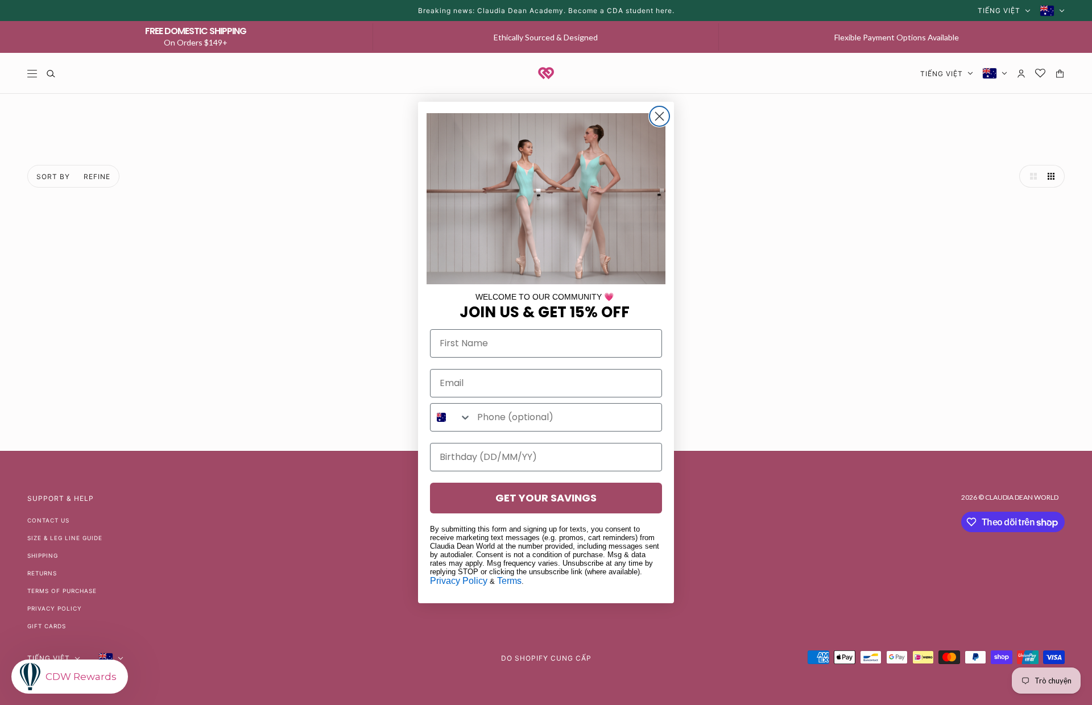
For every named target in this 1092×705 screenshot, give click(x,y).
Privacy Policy (458, 581)
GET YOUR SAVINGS (546, 498)
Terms (509, 581)
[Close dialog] (659, 116)
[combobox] (451, 417)
